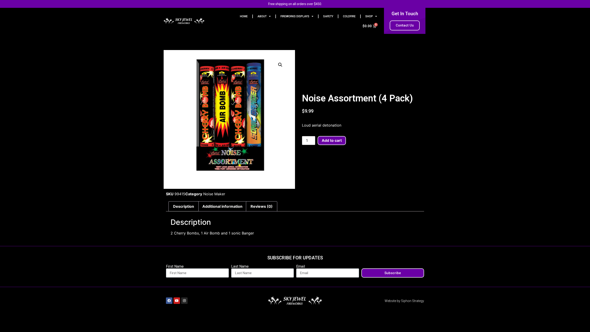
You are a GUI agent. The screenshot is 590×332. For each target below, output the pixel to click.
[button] (280, 65)
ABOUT (262, 16)
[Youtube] (177, 300)
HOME (244, 16)
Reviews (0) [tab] (262, 206)
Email (300, 266)
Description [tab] (183, 206)
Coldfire (349, 16)
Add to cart (332, 140)
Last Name (240, 266)
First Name (175, 266)
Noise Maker (214, 194)
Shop (369, 16)
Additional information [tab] (222, 206)
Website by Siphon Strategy (404, 301)
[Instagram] (184, 300)
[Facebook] (169, 300)
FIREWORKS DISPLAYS (294, 16)
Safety (328, 16)
